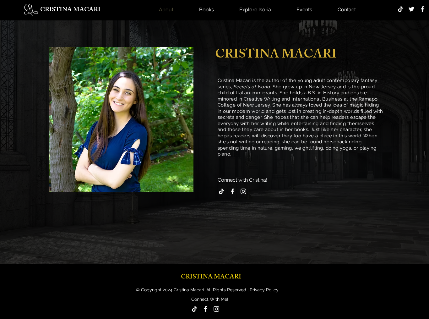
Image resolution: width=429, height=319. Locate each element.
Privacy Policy (263, 289)
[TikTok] (400, 9)
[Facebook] (422, 9)
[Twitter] (411, 9)
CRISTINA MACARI (70, 10)
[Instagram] (243, 191)
